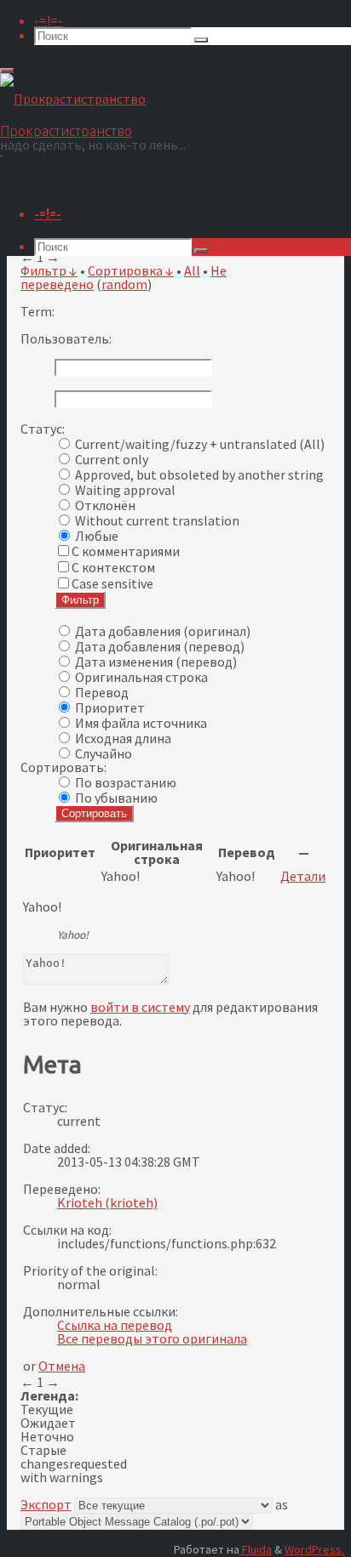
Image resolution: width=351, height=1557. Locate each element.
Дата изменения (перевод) (156, 661)
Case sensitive (112, 583)
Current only (111, 459)
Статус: (42, 428)
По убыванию (116, 797)
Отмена (61, 1365)
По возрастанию (125, 782)
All (192, 270)
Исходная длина (123, 738)
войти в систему (140, 1006)
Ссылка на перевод (114, 1324)
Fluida (255, 1549)
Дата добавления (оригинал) (162, 630)
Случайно (103, 753)
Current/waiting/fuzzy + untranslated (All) (200, 443)
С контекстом (113, 567)
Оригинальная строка (141, 676)
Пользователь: (66, 338)
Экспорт (46, 1504)
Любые (96, 535)
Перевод (102, 692)
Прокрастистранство (66, 131)
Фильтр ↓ (49, 270)
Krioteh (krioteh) (107, 1202)
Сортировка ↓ (131, 270)
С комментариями (126, 551)
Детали (302, 875)
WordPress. (314, 1549)
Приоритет (110, 707)
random (124, 284)
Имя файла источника (141, 722)
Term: (37, 311)
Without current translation (157, 520)
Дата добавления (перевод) (160, 646)
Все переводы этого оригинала (152, 1338)
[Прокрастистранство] (73, 98)
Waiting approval (125, 489)
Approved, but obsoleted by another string (199, 474)
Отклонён (105, 505)
